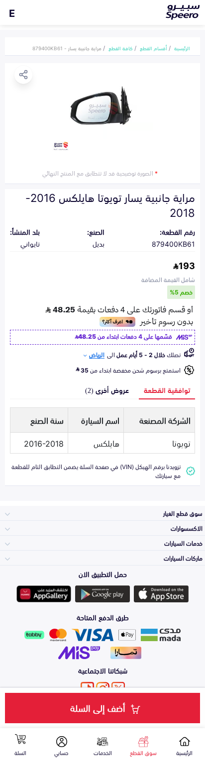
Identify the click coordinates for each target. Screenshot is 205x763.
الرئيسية (182, 48)
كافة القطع (120, 48)
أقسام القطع (153, 48)
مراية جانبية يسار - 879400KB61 (67, 48)
